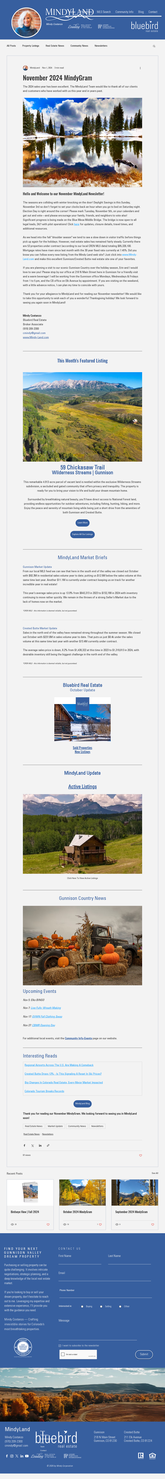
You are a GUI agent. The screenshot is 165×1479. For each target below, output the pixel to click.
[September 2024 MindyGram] (135, 1193)
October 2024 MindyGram (77, 1212)
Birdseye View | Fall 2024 (25, 1212)
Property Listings (30, 46)
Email (61, 1273)
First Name (64, 1256)
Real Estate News (55, 46)
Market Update (55, 1126)
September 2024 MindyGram (131, 1212)
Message (64, 1320)
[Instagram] (12, 1456)
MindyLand (17, 1430)
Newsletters (101, 46)
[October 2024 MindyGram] (82, 1193)
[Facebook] (7, 1456)
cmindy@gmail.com (16, 1446)
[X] (17, 1456)
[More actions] (140, 68)
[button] (86, 12)
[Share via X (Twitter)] (32, 1145)
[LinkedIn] (22, 1456)
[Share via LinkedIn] (40, 1145)
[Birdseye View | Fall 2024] (30, 1193)
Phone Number (66, 1290)
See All (155, 1173)
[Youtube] (27, 1456)
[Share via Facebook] (24, 1145)
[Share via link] (48, 1145)
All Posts (11, 46)
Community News (79, 46)
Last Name (114, 1256)
